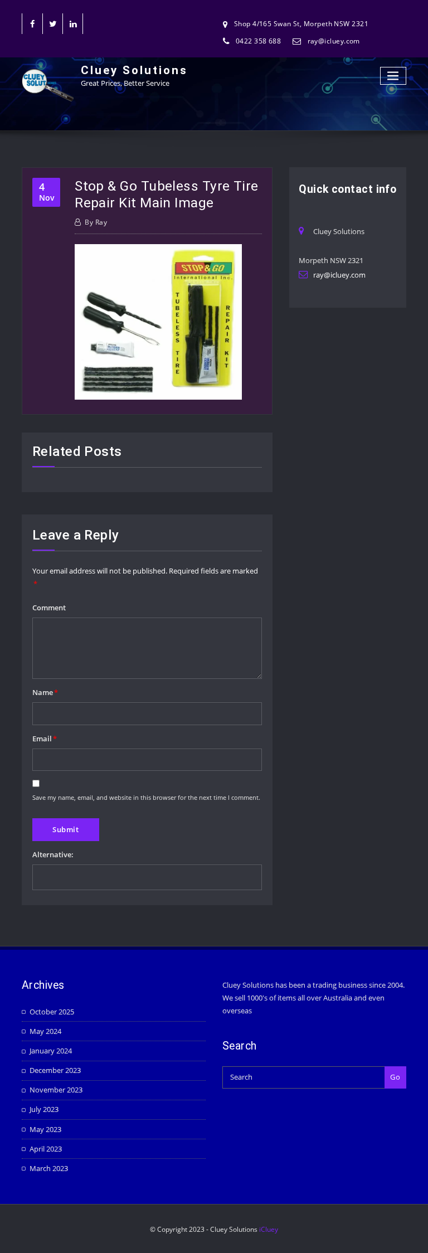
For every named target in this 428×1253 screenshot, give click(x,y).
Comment (49, 608)
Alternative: (53, 854)
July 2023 (44, 1109)
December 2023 (55, 1070)
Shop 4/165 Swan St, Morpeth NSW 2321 (301, 23)
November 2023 (56, 1090)
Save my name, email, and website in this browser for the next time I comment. (146, 797)
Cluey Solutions (134, 70)
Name (45, 692)
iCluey (268, 1229)
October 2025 (52, 1012)
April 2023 (46, 1149)
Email (44, 739)
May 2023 (45, 1129)
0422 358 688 (258, 41)
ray (96, 222)
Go (395, 1077)
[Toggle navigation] (393, 76)
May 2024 (45, 1031)
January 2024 (51, 1051)
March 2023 (49, 1168)
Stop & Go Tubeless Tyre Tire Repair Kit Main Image (167, 194)
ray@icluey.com (334, 41)
